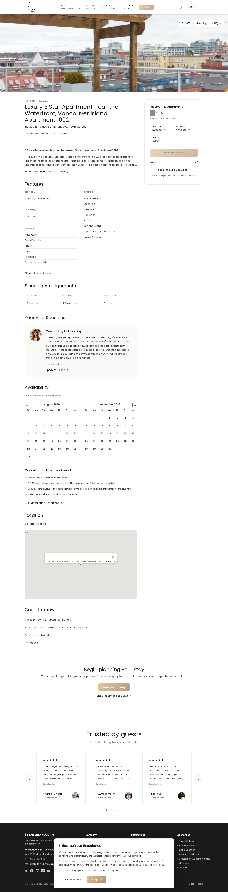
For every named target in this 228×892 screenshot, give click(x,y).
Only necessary (72, 879)
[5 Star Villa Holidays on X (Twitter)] (26, 870)
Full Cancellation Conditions (42, 503)
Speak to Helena (55, 370)
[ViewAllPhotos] (114, 53)
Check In (90, 6)
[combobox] (130, 8)
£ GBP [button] (190, 7)
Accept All (96, 879)
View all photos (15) (208, 23)
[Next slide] (198, 778)
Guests (155, 137)
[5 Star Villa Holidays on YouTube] (48, 870)
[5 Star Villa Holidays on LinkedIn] (43, 870)
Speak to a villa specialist (174, 169)
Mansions (184, 863)
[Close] (113, 557)
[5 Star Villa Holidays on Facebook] (31, 870)
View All (183, 867)
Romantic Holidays (189, 854)
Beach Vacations (188, 845)
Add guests (128, 6)
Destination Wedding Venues (194, 858)
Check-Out (181, 127)
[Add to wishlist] (181, 23)
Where (63, 6)
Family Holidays (187, 841)
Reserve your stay (114, 687)
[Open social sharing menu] (188, 23)
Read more (49, 784)
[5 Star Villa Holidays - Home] (30, 7)
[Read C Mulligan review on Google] (156, 760)
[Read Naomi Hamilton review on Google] (103, 760)
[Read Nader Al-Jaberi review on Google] (50, 760)
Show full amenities (36, 273)
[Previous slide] (29, 778)
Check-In (156, 127)
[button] (180, 7)
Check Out (109, 6)
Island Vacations (188, 849)
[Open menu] (200, 7)
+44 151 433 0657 (37, 858)
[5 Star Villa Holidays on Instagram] (37, 870)
